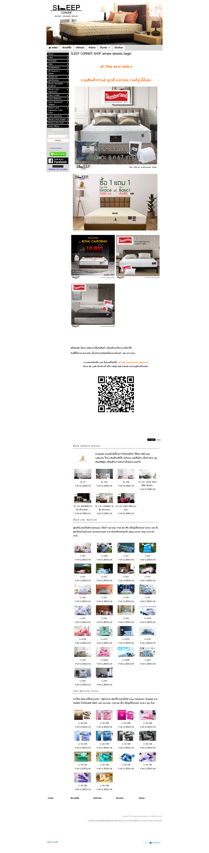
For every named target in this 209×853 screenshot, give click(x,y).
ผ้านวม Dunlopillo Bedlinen (86, 446)
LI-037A (147, 618)
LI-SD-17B (147, 765)
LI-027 (147, 576)
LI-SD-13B (82, 765)
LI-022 (104, 576)
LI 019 (147, 556)
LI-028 (83, 597)
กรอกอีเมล (51, 133)
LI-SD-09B (104, 744)
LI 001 (82, 556)
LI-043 (148, 660)
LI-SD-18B (82, 785)
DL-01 (82, 482)
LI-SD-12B (147, 744)
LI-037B (82, 639)
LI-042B (126, 660)
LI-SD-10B (126, 744)
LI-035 (126, 618)
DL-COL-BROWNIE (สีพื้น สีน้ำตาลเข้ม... (83, 508)
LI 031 (147, 597)
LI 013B (104, 556)
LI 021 (82, 576)
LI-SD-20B (104, 785)
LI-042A (104, 660)
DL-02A (104, 482)
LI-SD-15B (126, 765)
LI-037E (147, 639)
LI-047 (104, 681)
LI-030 (126, 597)
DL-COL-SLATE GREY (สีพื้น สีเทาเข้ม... (148, 483)
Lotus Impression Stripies (86, 691)
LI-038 (83, 660)
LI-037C (104, 639)
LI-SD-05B (126, 723)
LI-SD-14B (104, 765)
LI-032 (83, 618)
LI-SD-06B (147, 723)
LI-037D (126, 639)
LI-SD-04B (104, 723)
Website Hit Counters (58, 169)
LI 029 (104, 597)
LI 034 (104, 618)
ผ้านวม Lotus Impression (85, 519)
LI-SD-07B (82, 744)
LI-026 (126, 576)
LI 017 (126, 556)
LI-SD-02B (82, 723)
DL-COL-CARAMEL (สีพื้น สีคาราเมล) (104, 508)
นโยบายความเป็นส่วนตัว (56, 148)
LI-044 (83, 681)
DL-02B (126, 482)
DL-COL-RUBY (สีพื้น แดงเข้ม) (126, 508)
